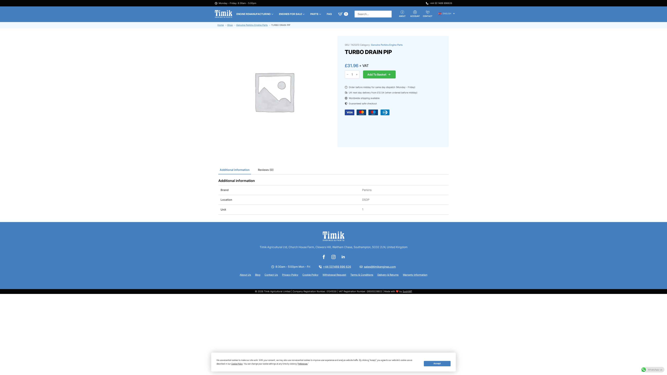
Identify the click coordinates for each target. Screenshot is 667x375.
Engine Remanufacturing (253, 14)
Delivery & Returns (388, 274)
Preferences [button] (303, 364)
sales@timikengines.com (380, 266)
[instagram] (333, 257)
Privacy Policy (290, 274)
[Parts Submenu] (319, 14)
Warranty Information (415, 274)
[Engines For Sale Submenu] (303, 14)
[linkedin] (343, 257)
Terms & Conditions (361, 274)
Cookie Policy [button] (237, 364)
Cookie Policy (310, 274)
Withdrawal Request (334, 274)
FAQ (329, 14)
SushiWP (407, 291)
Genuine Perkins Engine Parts (387, 45)
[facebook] (324, 257)
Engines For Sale (290, 14)
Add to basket (376, 74)
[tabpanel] (333, 197)
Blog (257, 274)
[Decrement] (347, 74)
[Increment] (357, 74)
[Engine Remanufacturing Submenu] (272, 14)
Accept (437, 363)
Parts (314, 14)
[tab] (234, 169)
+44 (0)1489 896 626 (337, 266)
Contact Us (271, 274)
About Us (245, 274)
